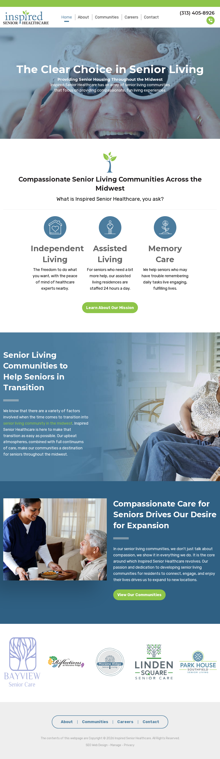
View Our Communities (139, 594)
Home (66, 17)
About (83, 17)
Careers (131, 17)
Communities (107, 17)
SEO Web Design (97, 745)
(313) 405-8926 (197, 13)
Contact (151, 17)
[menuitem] (66, 17)
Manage (115, 745)
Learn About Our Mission (110, 307)
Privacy (129, 745)
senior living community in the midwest (37, 423)
